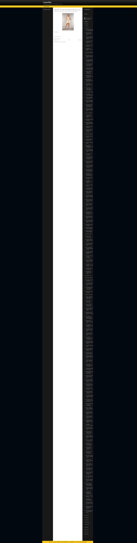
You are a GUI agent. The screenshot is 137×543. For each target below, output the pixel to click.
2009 (86, 534)
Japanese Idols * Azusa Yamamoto (89, 127)
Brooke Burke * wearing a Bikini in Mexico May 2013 (89, 109)
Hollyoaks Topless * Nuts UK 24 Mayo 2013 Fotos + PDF (89, 372)
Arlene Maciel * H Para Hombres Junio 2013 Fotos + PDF (89, 166)
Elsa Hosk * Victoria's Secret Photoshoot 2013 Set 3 (89, 192)
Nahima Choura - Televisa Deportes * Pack (89, 84)
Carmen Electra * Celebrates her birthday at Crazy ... (89, 492)
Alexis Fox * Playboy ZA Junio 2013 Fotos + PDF (89, 361)
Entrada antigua (80, 39)
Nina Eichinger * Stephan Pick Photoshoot (89, 369)
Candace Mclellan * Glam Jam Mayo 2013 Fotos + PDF (89, 396)
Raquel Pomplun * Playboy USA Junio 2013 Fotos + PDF (89, 174)
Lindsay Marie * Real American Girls (89, 269)
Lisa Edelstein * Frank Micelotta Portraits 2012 (89, 334)
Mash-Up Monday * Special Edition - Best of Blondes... (89, 325)
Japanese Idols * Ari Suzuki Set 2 (88, 154)
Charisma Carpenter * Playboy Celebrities (89, 231)
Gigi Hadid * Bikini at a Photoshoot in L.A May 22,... (89, 313)
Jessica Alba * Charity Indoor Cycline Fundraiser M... (89, 452)
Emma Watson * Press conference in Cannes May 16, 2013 (89, 400)
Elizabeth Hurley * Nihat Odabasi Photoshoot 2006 (89, 488)
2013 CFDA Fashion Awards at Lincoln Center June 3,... (89, 432)
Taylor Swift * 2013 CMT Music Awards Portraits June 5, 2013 (67, 9)
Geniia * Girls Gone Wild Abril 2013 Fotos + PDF (89, 244)
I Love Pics (47, 2)
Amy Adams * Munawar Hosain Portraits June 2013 (89, 436)
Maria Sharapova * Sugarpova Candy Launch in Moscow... (89, 317)
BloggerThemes (66, 541)
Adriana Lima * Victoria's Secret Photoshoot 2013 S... (89, 349)
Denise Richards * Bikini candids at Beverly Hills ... (89, 284)
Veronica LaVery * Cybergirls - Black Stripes (89, 116)
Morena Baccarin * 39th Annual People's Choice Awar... (89, 288)
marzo (87, 519)
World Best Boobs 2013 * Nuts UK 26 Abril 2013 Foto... (89, 356)
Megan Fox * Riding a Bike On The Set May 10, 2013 (89, 408)
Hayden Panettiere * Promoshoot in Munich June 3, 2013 (89, 384)
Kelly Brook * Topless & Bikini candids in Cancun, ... (89, 130)
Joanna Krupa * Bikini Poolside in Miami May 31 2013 (89, 248)
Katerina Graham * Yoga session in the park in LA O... (89, 56)
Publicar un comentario (57, 38)
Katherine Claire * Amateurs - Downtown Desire (89, 321)
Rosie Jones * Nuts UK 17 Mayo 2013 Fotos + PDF (89, 428)
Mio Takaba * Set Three (89, 133)
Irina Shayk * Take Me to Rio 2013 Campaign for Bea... (89, 260)
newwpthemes (72, 541)
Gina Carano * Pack (88, 233)
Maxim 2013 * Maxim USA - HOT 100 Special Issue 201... (89, 305)
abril (86, 517)
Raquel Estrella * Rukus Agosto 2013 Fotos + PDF (89, 329)
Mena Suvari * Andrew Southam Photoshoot (89, 228)
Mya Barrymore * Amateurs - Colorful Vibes (89, 49)
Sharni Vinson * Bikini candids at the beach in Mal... (89, 240)
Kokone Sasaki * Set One (89, 91)
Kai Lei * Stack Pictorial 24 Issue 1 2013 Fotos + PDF (89, 150)
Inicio (69, 39)
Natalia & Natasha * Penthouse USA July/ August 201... (89, 76)
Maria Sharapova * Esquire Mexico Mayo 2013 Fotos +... (89, 213)
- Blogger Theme (59, 541)
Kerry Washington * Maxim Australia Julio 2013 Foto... (89, 80)
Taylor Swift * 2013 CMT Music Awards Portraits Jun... (89, 196)
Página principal (46, 6)
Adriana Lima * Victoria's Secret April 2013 (89, 440)
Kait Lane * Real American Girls (88, 237)
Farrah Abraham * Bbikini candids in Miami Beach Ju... (89, 252)
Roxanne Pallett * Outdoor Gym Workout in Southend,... (89, 365)
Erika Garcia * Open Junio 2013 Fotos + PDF (89, 33)
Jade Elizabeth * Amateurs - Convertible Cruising (89, 265)
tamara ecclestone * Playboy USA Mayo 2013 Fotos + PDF (89, 484)
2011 (86, 529)
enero (87, 524)
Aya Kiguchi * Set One (89, 294)
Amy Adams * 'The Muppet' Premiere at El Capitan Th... (89, 460)
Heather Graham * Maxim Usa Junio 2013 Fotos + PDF (89, 456)
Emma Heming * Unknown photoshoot (89, 95)
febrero (87, 522)
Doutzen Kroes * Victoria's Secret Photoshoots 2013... (89, 88)
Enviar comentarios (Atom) (62, 41)
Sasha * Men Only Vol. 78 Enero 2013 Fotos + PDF (89, 208)
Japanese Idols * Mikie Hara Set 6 (89, 292)
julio (86, 25)
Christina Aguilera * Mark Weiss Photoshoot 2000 (89, 309)
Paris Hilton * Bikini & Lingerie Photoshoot (89, 353)
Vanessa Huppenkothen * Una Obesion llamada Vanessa (89, 60)
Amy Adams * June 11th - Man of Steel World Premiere (89, 162)
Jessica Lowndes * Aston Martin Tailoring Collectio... (89, 507)
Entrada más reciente (57, 39)
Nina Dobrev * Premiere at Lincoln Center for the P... (89, 480)
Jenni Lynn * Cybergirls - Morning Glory (89, 98)
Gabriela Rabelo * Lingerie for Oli (88, 301)
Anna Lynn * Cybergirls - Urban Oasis (89, 140)
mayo (86, 515)
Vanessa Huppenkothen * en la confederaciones (89, 30)
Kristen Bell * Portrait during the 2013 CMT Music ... (89, 217)
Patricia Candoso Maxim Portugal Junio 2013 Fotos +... (89, 380)
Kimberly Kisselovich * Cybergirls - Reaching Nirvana (89, 421)
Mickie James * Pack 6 (89, 277)
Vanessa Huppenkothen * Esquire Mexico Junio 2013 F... (89, 37)
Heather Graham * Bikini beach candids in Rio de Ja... (89, 221)
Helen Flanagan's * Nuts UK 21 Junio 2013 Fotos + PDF (89, 64)
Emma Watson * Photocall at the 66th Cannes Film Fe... (89, 338)
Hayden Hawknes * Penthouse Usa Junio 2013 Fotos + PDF (89, 170)
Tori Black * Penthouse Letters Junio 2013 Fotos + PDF (89, 297)
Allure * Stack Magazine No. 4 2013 (89, 477)
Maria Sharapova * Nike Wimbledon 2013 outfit (89, 68)
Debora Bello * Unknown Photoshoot (89, 280)
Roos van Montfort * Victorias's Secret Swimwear (88, 448)
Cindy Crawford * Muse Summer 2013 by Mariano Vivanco (89, 105)
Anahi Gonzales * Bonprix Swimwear (89, 120)
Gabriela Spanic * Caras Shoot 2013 (89, 46)
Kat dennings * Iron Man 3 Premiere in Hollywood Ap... (89, 404)
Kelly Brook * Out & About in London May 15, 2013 (89, 511)
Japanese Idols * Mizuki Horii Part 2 (89, 388)
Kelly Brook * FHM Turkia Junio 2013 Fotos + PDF (89, 376)
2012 (86, 527)
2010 (86, 531)
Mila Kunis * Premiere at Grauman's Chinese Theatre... (89, 200)
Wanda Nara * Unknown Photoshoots (89, 225)
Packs (73, 11)
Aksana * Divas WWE (89, 112)
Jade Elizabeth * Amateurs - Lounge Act (89, 425)
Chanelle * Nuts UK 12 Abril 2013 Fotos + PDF (89, 204)
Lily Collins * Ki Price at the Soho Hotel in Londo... (89, 42)
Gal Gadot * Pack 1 (88, 275)
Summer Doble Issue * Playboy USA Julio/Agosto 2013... (89, 72)
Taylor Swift (76, 11)
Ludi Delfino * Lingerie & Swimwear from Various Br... (89, 473)
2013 (86, 23)
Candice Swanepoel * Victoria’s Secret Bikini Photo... (89, 123)
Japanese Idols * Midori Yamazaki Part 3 (89, 189)
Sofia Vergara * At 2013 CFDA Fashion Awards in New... (89, 342)
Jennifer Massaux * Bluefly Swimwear (89, 499)
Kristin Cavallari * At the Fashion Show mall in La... (89, 503)
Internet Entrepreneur (82, 541)
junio (86, 27)
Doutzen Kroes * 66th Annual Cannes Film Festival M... (89, 392)
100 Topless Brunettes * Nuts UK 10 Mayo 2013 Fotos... (89, 158)
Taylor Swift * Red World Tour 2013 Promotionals (89, 256)
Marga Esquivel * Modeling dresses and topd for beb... (89, 146)
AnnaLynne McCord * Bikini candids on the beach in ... (89, 464)
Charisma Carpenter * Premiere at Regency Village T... (89, 412)
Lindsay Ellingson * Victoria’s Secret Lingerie (88, 272)
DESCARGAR (56, 32)
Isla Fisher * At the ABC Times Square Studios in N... (89, 101)
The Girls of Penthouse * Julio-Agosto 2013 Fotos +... (89, 417)
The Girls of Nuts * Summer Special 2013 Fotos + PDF (89, 468)
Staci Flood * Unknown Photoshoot (89, 178)
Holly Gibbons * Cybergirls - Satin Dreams (88, 181)
